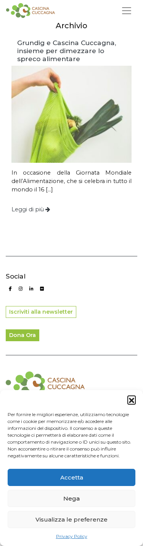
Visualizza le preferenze (71, 519)
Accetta (71, 477)
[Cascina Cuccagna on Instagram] (20, 289)
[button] (131, 399)
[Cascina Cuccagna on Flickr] (41, 289)
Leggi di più (28, 209)
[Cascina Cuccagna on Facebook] (10, 289)
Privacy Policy (71, 536)
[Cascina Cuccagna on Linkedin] (31, 289)
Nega (71, 498)
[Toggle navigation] (126, 10)
